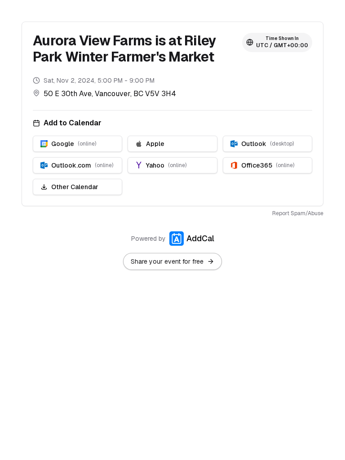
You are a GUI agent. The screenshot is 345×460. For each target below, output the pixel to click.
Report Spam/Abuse (297, 213)
